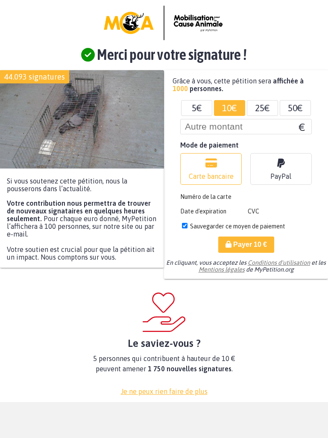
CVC (253, 211)
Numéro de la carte (205, 196)
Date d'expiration (203, 211)
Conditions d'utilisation (279, 262)
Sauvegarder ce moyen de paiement (237, 226)
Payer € (249, 244)
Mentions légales (222, 269)
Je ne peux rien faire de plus (164, 391)
